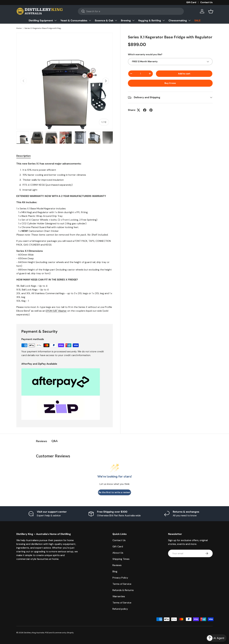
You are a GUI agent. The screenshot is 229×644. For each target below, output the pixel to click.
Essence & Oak (104, 20)
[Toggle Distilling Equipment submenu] (55, 20)
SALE (197, 20)
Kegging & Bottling (149, 20)
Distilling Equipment (41, 20)
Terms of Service (121, 584)
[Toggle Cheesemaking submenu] (189, 20)
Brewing (126, 20)
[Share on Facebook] (145, 110)
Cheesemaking (178, 20)
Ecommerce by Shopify (63, 632)
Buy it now (170, 83)
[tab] (23, 155)
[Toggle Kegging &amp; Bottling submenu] (163, 20)
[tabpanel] (64, 239)
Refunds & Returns (123, 590)
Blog (114, 571)
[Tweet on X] (138, 110)
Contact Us (206, 2)
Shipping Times (120, 559)
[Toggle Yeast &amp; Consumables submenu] (90, 20)
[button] (210, 11)
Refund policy (120, 608)
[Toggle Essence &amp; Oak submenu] (116, 20)
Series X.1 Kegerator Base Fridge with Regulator (43, 28)
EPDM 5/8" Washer (56, 310)
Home (18, 28)
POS (47, 632)
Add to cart (184, 73)
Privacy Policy (120, 577)
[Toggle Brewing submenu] (133, 20)
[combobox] (131, 11)
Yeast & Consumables (73, 20)
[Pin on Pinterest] (151, 110)
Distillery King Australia (34, 632)
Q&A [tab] (54, 441)
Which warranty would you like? (145, 54)
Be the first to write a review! (114, 492)
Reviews (117, 565)
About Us (117, 552)
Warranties (118, 596)
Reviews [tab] (41, 441)
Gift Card (191, 2)
